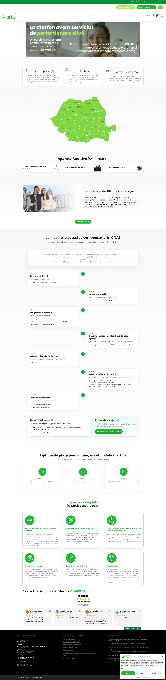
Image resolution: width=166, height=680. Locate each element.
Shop (134, 16)
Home (82, 16)
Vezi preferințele (156, 673)
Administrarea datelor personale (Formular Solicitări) (79, 653)
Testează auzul (124, 16)
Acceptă (128, 673)
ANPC (65, 656)
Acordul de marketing (70, 647)
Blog (141, 16)
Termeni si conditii (69, 639)
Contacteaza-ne (22, 654)
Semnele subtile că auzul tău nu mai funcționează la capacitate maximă (127, 639)
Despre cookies (68, 650)
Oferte (103, 16)
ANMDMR (23, 662)
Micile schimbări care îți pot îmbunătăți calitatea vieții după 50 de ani (128, 648)
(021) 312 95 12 (23, 649)
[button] (162, 657)
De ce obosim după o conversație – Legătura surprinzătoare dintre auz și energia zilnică (126, 644)
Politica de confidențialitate (142, 677)
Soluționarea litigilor (69, 658)
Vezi (69, 83)
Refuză (142, 673)
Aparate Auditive (91, 16)
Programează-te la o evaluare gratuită (109, 431)
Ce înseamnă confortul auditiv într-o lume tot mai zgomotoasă (127, 651)
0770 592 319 (30, 651)
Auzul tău (112, 16)
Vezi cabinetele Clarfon (24, 652)
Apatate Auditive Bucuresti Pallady (119, 655)
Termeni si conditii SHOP (71, 642)
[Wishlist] (148, 16)
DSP (18, 662)
